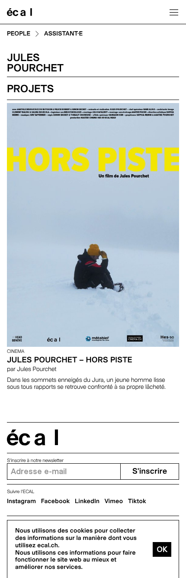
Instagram (21, 501)
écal (32, 437)
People (18, 34)
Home (19, 12)
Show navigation (174, 12)
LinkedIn (87, 501)
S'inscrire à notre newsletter (35, 460)
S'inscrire (149, 471)
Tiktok (137, 501)
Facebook (55, 501)
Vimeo (114, 501)
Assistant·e (63, 34)
